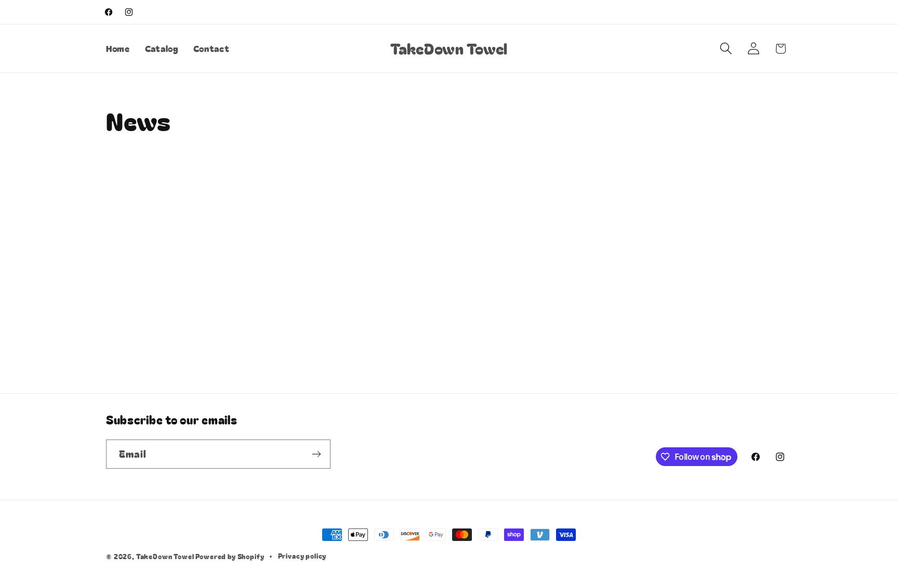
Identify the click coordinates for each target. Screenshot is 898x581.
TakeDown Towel (166, 556)
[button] (725, 48)
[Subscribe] (316, 454)
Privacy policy (302, 556)
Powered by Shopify (229, 556)
